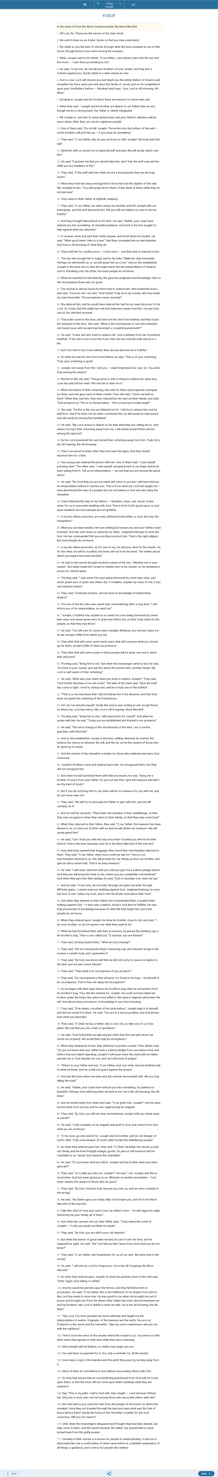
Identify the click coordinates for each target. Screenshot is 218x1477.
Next (204, 1473)
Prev (14, 1473)
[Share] (109, 1474)
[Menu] (85, 4)
